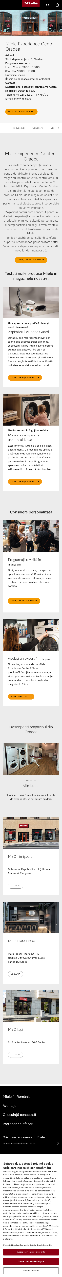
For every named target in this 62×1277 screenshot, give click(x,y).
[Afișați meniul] (7, 5)
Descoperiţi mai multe (25, 378)
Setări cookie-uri (31, 1271)
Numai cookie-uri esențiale (31, 1261)
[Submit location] (58, 1144)
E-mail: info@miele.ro (18, 99)
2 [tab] (31, 780)
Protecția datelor (28, 1245)
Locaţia (15, 886)
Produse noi (18, 128)
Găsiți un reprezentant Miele (24, 1137)
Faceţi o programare (21, 112)
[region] (31, 1215)
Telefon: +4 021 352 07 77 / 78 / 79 (26, 95)
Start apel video (21, 697)
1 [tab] (27, 780)
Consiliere (37, 128)
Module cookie (44, 1245)
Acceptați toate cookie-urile (31, 1252)
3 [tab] (35, 780)
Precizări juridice (11, 1245)
